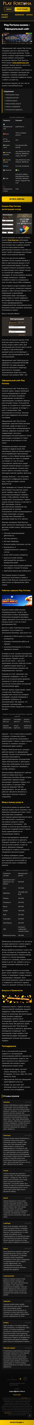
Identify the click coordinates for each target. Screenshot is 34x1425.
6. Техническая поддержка (13, 109)
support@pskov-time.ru (17, 1391)
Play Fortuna (24, 1398)
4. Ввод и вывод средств (13, 103)
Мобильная (19, 14)
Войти (9, 9)
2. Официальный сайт (12, 97)
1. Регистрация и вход (12, 94)
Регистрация (22, 9)
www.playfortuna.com (20, 63)
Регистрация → (17, 1422)
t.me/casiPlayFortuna (14, 86)
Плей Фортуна (13, 240)
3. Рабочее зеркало (11, 100)
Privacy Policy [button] (17, 1394)
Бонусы (29, 14)
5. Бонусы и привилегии (12, 106)
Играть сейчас (17, 199)
